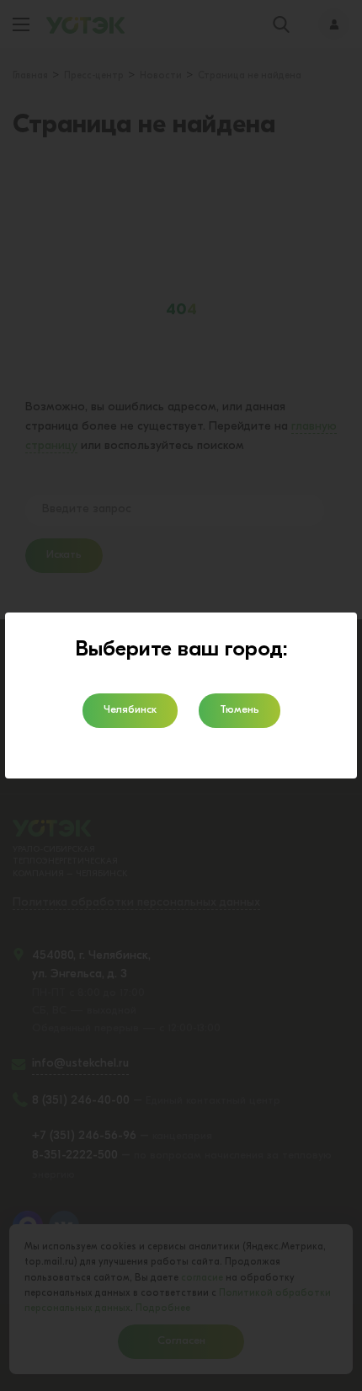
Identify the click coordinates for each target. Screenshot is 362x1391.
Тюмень (239, 709)
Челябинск (130, 709)
